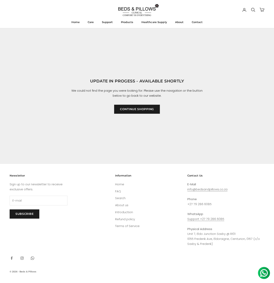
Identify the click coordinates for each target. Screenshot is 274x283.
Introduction (124, 212)
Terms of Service (127, 226)
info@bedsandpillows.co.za (207, 189)
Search (120, 198)
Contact (197, 22)
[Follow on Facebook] (12, 258)
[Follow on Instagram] (22, 258)
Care (91, 22)
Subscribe (24, 214)
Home (75, 22)
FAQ (118, 191)
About (179, 22)
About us (121, 205)
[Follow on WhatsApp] (32, 258)
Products (127, 22)
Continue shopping (137, 109)
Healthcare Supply (154, 22)
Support (107, 22)
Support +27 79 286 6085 (205, 219)
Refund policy (125, 219)
